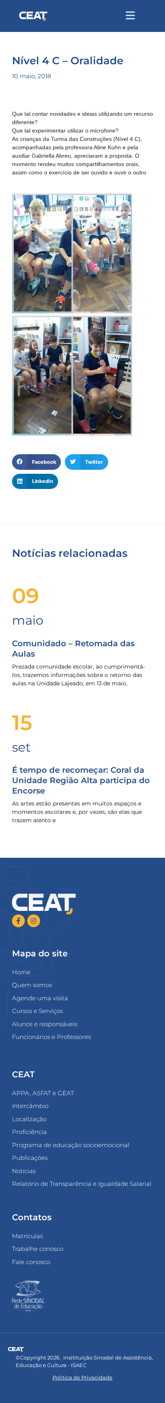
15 (22, 722)
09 (25, 595)
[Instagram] (33, 920)
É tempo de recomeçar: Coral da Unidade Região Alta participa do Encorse (81, 780)
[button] (146, 16)
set (21, 747)
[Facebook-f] (18, 920)
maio (27, 620)
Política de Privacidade (82, 1377)
